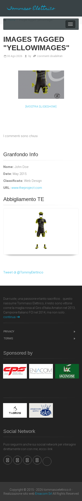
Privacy (8, 331)
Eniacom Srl (43, 493)
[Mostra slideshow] (41, 106)
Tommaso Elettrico (31, 8)
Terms (8, 338)
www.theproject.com (26, 188)
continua (9, 317)
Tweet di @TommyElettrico (23, 272)
